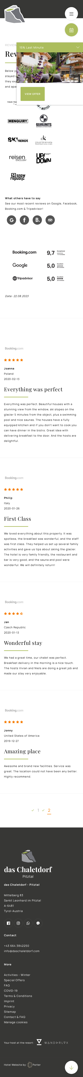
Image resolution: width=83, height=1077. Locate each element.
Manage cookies (16, 1022)
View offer (32, 94)
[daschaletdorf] (8, 923)
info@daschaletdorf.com (22, 951)
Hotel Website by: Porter (22, 1064)
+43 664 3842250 (16, 946)
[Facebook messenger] (38, 923)
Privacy (9, 1006)
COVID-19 (11, 990)
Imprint (9, 1001)
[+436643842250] (28, 923)
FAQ (7, 985)
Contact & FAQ (14, 1017)
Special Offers (14, 980)
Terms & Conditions (18, 996)
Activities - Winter (17, 975)
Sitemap (10, 1012)
